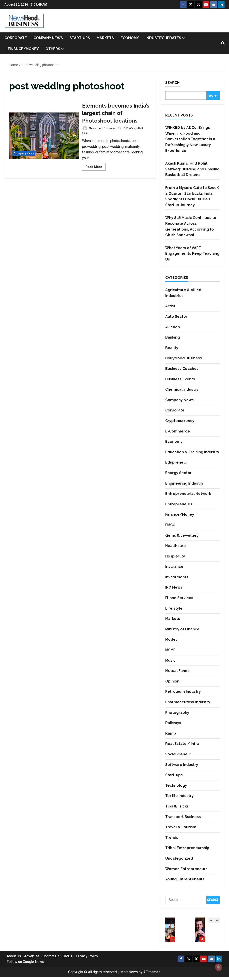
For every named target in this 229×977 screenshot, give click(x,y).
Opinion (172, 681)
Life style (173, 608)
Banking (172, 337)
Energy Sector (178, 473)
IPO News (173, 587)
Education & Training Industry (192, 452)
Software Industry (181, 765)
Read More (96, 168)
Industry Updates (163, 38)
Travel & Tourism (180, 827)
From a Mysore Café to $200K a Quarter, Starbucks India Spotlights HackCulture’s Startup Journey (170, 930)
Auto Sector (176, 316)
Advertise (31, 956)
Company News (48, 38)
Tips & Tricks (177, 806)
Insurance (174, 566)
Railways (173, 723)
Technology (176, 785)
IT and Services (179, 598)
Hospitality (175, 556)
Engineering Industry (184, 483)
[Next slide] (217, 920)
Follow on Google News (25, 962)
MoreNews (129, 972)
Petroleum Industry (183, 691)
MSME (170, 650)
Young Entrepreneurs (185, 879)
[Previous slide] (211, 920)
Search (172, 83)
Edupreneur (176, 462)
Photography (177, 712)
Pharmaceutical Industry (187, 702)
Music (170, 660)
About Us (14, 956)
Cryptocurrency (179, 421)
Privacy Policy (87, 956)
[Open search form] (223, 43)
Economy (130, 38)
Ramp (170, 733)
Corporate (15, 38)
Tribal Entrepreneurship (187, 848)
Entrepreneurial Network (188, 494)
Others (52, 49)
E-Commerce (177, 431)
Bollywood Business (183, 358)
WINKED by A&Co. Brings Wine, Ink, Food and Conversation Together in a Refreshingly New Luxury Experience (190, 139)
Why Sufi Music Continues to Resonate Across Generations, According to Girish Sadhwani (200, 930)
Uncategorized (179, 858)
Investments (176, 577)
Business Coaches (182, 369)
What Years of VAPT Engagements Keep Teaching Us (192, 253)
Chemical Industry (181, 389)
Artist (170, 306)
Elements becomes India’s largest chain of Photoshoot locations (44, 135)
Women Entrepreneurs (186, 869)
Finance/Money (23, 49)
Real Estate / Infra (182, 744)
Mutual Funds (177, 671)
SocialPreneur (178, 754)
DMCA (68, 956)
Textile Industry (179, 796)
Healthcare (175, 546)
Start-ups (80, 38)
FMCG (170, 525)
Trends (171, 837)
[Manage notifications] (218, 967)
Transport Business (183, 817)
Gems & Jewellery (182, 535)
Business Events (180, 379)
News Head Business (102, 128)
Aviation (172, 327)
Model (171, 639)
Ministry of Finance (182, 629)
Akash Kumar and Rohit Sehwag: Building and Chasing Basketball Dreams (192, 169)
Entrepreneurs (178, 504)
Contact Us (50, 956)
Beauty (171, 348)
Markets (105, 38)
